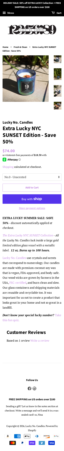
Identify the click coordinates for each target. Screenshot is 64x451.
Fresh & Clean (20, 47)
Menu (10, 12)
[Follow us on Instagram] (34, 388)
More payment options (32, 208)
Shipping (8, 167)
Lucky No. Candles (35, 426)
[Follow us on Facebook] (29, 388)
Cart (58, 13)
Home (5, 47)
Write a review (39, 341)
